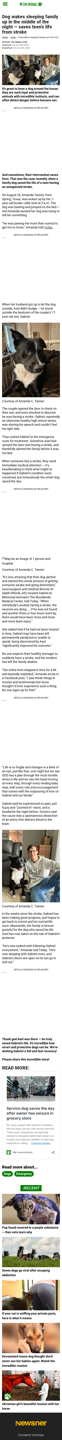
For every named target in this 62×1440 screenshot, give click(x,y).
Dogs (13, 37)
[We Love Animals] (31, 4)
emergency (24, 1174)
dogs (7, 1174)
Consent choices (31, 1435)
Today (48, 227)
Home (5, 37)
